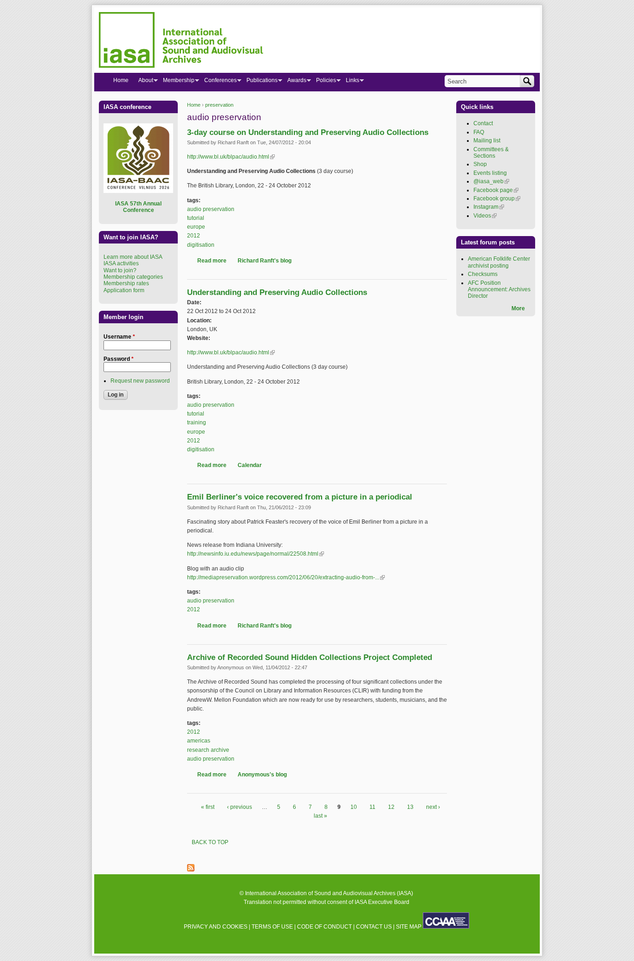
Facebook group (496, 198)
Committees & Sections (491, 152)
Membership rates (126, 283)
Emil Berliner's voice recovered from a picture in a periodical (299, 497)
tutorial (195, 218)
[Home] (181, 41)
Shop (480, 164)
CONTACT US (374, 926)
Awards (294, 82)
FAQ (478, 132)
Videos (485, 215)
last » (320, 816)
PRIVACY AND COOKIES (215, 926)
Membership (176, 82)
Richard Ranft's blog (264, 260)
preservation (219, 105)
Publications (259, 82)
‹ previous (239, 807)
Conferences (218, 82)
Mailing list (486, 140)
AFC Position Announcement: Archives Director (499, 290)
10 (353, 807)
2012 (193, 235)
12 (391, 807)
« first (207, 807)
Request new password (140, 381)
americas (198, 740)
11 (372, 807)
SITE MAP (408, 926)
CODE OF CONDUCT (324, 926)
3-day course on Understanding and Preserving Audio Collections (307, 132)
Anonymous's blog (262, 774)
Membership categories (133, 277)
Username (119, 336)
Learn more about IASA (133, 257)
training (196, 422)
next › (433, 807)
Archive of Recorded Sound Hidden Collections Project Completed (309, 657)
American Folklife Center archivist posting (499, 262)
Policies (323, 82)
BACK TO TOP (210, 842)
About (143, 82)
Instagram (488, 207)
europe (196, 227)
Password (119, 359)
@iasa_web (491, 181)
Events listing (490, 173)
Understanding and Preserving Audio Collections (277, 292)
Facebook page (495, 190)
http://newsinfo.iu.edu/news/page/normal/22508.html (255, 554)
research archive (208, 750)
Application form (124, 290)
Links (350, 82)
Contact (483, 123)
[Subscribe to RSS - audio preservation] (190, 869)
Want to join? (120, 270)
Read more (211, 260)
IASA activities (121, 263)
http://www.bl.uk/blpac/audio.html (231, 157)
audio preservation (210, 209)
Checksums (483, 274)
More (518, 308)
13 (410, 807)
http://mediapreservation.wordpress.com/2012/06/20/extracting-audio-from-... (286, 577)
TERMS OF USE (272, 926)
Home (194, 105)
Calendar (250, 465)
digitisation (200, 245)
